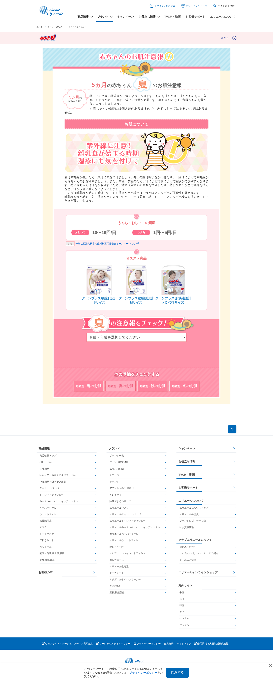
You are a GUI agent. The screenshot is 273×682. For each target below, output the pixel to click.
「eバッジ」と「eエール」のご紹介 (198, 553)
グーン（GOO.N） (56, 27)
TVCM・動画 (172, 16)
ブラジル (184, 625)
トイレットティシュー (52, 494)
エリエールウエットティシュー (126, 540)
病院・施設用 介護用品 (52, 553)
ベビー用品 (46, 462)
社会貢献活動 (186, 527)
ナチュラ (114, 475)
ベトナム (184, 618)
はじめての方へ (187, 547)
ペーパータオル (48, 507)
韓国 (181, 605)
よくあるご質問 (187, 560)
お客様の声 (46, 572)
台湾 (181, 599)
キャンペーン (125, 16)
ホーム (40, 27)
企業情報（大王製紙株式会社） (214, 643)
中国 (181, 592)
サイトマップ (184, 643)
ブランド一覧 (117, 455)
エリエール (52, 11)
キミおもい (116, 585)
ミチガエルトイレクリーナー (125, 579)
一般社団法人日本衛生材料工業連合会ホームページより (106, 243)
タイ (181, 612)
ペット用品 (46, 547)
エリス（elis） (117, 468)
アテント (114, 481)
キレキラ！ (116, 494)
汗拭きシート (47, 540)
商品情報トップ (48, 455)
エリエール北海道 (119, 566)
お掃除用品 (46, 520)
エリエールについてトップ (193, 507)
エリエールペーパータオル (124, 534)
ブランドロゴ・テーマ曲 (192, 520)
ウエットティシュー (50, 514)
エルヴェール (117, 560)
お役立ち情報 (186, 461)
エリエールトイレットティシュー (127, 520)
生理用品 (44, 468)
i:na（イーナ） (118, 547)
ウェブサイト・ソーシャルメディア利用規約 (69, 643)
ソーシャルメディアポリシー (115, 643)
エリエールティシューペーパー (126, 514)
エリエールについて (222, 16)
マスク (43, 527)
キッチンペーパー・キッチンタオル (59, 501)
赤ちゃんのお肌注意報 (136, 56)
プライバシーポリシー (149, 643)
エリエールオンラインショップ (198, 572)
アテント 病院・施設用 (122, 488)
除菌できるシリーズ (120, 501)
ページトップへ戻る (232, 429)
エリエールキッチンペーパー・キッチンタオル (135, 527)
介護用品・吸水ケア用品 (53, 481)
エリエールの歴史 (189, 514)
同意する (177, 672)
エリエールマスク (119, 507)
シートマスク (47, 534)
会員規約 (168, 643)
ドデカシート (117, 572)
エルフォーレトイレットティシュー (129, 553)
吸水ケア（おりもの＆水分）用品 (58, 475)
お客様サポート (195, 16)
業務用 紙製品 (47, 560)
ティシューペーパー (50, 488)
